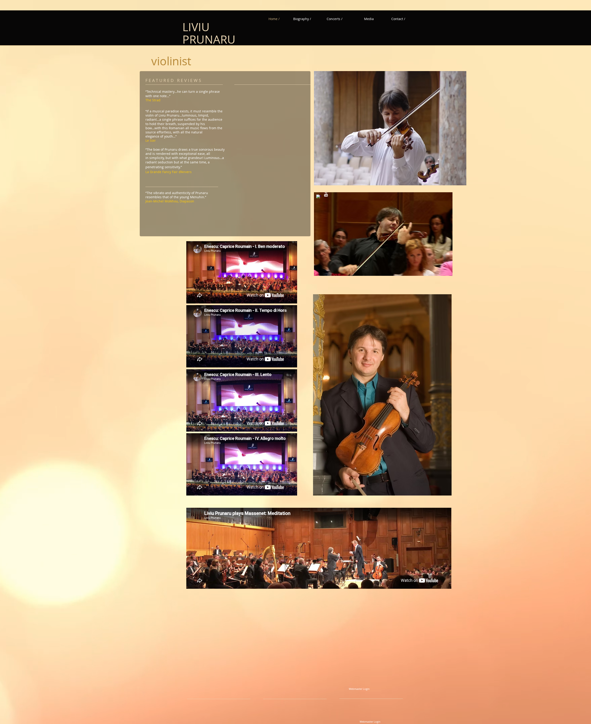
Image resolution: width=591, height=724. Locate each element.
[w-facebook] (318, 197)
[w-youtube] (326, 194)
